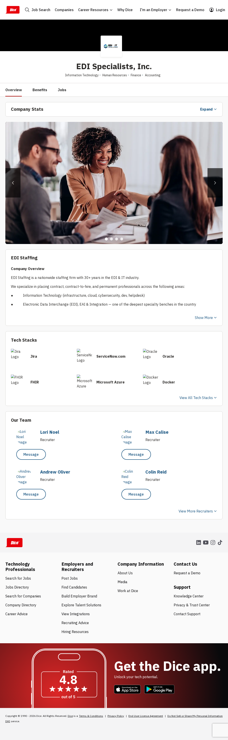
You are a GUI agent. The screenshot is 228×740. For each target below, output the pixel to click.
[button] (12, 183)
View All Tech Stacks (196, 397)
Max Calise (157, 432)
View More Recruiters (196, 511)
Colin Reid (156, 472)
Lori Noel (49, 432)
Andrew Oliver (55, 472)
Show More (204, 317)
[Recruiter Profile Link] (26, 442)
